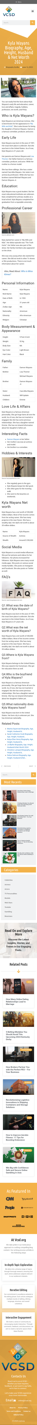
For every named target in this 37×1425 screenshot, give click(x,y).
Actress (7, 885)
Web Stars (8, 903)
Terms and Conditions (14, 1411)
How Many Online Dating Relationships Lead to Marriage (25, 791)
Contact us (26, 1411)
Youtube (8, 907)
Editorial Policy (18, 1415)
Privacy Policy (23, 1408)
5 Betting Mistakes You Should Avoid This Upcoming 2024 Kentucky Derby (25, 804)
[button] (32, 11)
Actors (7, 889)
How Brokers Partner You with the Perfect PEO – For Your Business (25, 817)
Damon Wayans (13, 439)
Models (7, 898)
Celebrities (9, 880)
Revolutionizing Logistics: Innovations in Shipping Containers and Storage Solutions (24, 830)
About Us (13, 1408)
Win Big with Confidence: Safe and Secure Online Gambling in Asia (25, 854)
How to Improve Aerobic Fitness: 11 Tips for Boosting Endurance (25, 842)
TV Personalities (11, 894)
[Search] (32, 22)
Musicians (8, 916)
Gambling (8, 912)
